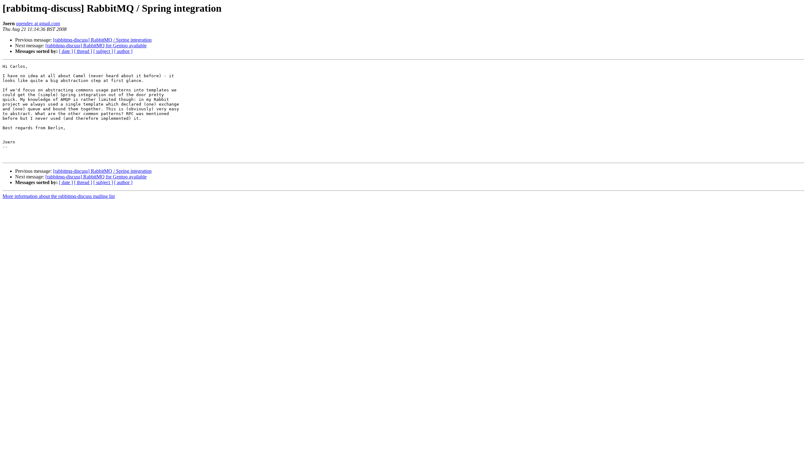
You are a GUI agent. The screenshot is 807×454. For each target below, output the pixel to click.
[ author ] (123, 51)
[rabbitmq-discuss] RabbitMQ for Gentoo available (96, 45)
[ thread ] (83, 51)
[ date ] (66, 51)
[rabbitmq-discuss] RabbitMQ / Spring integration (102, 40)
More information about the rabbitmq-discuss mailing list (59, 196)
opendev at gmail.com (38, 23)
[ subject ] (103, 51)
